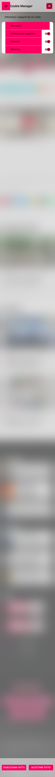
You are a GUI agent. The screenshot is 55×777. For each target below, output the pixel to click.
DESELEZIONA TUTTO (14, 767)
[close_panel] (49, 6)
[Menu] (6, 6)
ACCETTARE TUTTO (41, 767)
